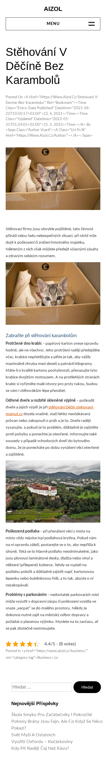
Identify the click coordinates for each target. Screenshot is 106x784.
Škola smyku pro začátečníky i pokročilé (51, 714)
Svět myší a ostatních (33, 735)
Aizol (53, 8)
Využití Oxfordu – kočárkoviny (42, 741)
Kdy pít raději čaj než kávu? (40, 748)
